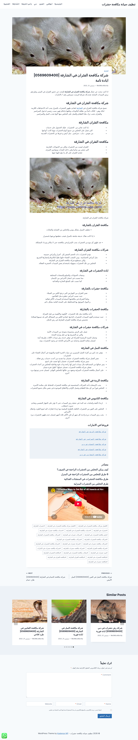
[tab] (73, 647)
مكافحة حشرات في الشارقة (97, 562)
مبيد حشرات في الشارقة (99, 553)
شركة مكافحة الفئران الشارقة (97, 548)
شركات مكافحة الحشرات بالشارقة (95, 539)
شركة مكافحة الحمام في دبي (94, 444)
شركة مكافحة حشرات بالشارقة (74, 548)
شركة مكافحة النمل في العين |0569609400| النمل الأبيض (91, 576)
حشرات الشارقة (39, 526)
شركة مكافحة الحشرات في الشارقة (48, 544)
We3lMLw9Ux (101, 85)
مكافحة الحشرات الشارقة (52, 553)
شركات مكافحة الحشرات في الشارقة (69, 539)
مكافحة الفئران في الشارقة (91, 142)
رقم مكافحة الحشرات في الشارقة (96, 535)
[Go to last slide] (122, 622)
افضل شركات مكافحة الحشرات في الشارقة (92, 526)
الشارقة (15, 4)
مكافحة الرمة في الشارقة (94, 380)
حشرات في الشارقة (100, 530)
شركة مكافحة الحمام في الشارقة (92, 450)
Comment (106, 675)
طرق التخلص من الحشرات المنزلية (91, 483)
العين (41, 4)
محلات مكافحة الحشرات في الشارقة (76, 553)
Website (48, 704)
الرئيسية (58, 4)
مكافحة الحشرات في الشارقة (97, 557)
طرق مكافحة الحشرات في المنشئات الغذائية (86, 479)
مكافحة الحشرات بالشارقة (94, 309)
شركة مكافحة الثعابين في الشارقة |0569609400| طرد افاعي (32, 631)
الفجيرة (7, 4)
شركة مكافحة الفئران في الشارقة (87, 103)
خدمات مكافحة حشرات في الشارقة (52, 530)
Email (78, 704)
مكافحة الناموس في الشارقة (93, 398)
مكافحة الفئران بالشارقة (95, 225)
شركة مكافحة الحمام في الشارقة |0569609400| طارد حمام (45, 576)
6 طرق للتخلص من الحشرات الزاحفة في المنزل (84, 474)
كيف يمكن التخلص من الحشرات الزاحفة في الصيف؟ (82, 469)
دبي (35, 4)
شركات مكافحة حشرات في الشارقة (89, 327)
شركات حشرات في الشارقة (72, 535)
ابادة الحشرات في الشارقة (94, 270)
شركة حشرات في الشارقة (72, 544)
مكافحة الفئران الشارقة (93, 122)
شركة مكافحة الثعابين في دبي (93, 455)
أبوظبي (49, 4)
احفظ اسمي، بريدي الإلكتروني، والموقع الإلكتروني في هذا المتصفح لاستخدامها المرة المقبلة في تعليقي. (75, 710)
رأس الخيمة (27, 4)
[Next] (16, 622)
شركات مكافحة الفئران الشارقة (91, 249)
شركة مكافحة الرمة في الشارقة (92, 432)
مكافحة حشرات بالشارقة (95, 288)
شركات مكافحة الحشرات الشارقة (49, 535)
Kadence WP (62, 733)
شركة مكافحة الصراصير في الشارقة (91, 439)
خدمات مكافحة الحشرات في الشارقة (78, 530)
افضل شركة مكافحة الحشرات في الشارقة (61, 526)
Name (107, 704)
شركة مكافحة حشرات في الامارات (49, 548)
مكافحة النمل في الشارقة (94, 347)
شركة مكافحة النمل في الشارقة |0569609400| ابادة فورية (71, 631)
